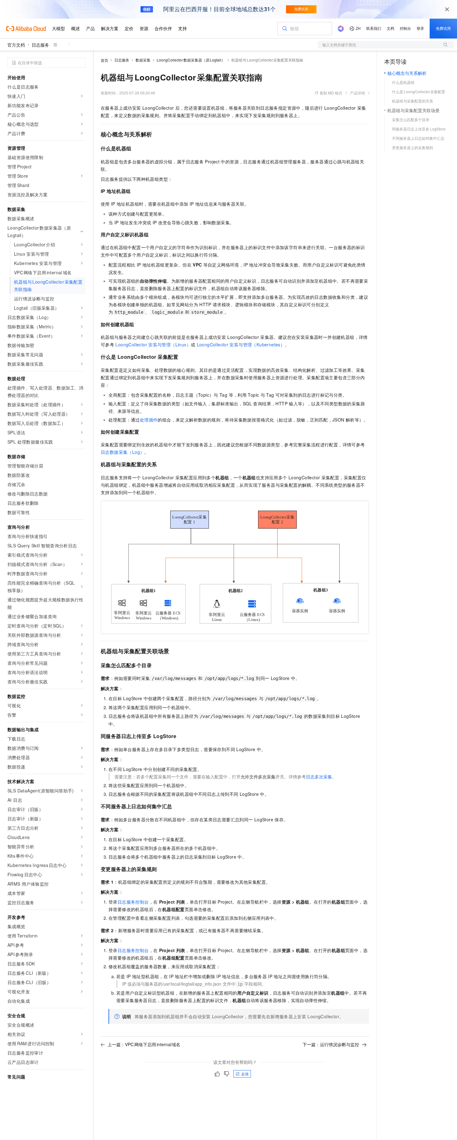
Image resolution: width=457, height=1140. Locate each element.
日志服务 (40, 45)
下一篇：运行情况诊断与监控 (330, 1044)
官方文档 (16, 45)
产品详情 (357, 92)
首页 (104, 60)
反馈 (245, 1073)
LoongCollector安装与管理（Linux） (153, 344)
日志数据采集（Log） (122, 452)
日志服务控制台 (133, 902)
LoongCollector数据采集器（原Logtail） (191, 59)
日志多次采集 (319, 776)
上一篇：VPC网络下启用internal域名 (144, 1044)
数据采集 (143, 59)
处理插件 (149, 420)
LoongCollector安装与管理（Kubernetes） (241, 344)
